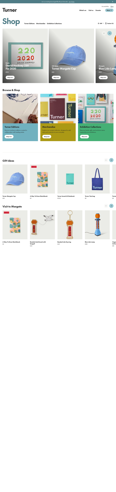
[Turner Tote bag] (97, 179)
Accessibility (105, 6)
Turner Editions (29, 23)
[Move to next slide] (109, 33)
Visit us (90, 10)
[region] (58, 56)
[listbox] (58, 56)
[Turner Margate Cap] (15, 179)
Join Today (71, 1)
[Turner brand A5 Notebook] (69, 179)
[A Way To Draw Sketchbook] (42, 179)
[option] (25, 56)
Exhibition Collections (54, 23)
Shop (112, 6)
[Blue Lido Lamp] (97, 224)
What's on (82, 10)
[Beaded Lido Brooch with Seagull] (42, 224)
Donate (98, 10)
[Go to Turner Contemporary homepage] (10, 10)
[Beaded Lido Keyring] (69, 224)
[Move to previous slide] (104, 33)
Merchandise (40, 23)
